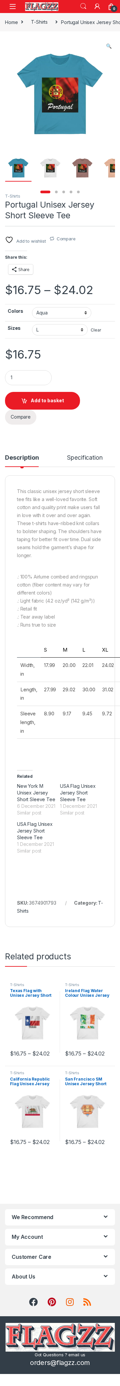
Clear (96, 329)
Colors (15, 311)
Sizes (14, 328)
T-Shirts (39, 22)
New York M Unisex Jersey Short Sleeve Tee (36, 792)
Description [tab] (22, 458)
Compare (66, 238)
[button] (109, 46)
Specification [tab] (84, 458)
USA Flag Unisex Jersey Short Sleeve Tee (78, 792)
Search (83, 6)
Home (11, 22)
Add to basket (47, 400)
